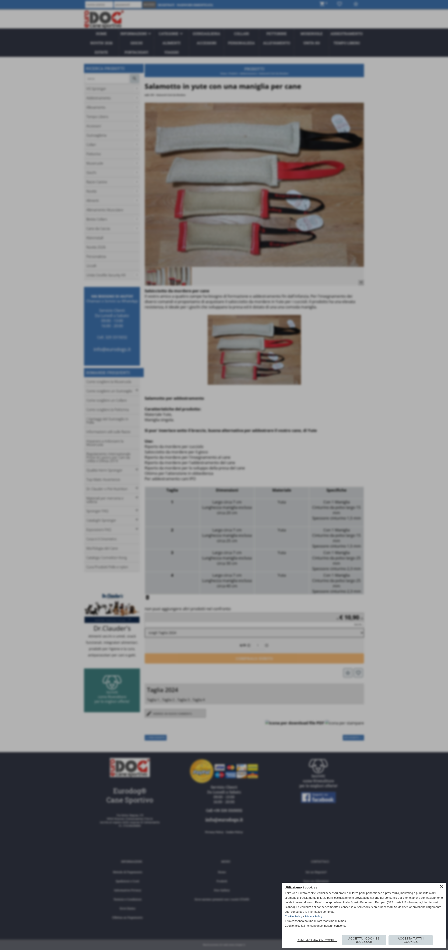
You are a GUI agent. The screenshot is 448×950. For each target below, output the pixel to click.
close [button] (441, 886)
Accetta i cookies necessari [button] (364, 940)
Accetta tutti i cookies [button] (411, 940)
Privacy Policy (313, 916)
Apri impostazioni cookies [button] (317, 940)
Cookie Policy (293, 916)
